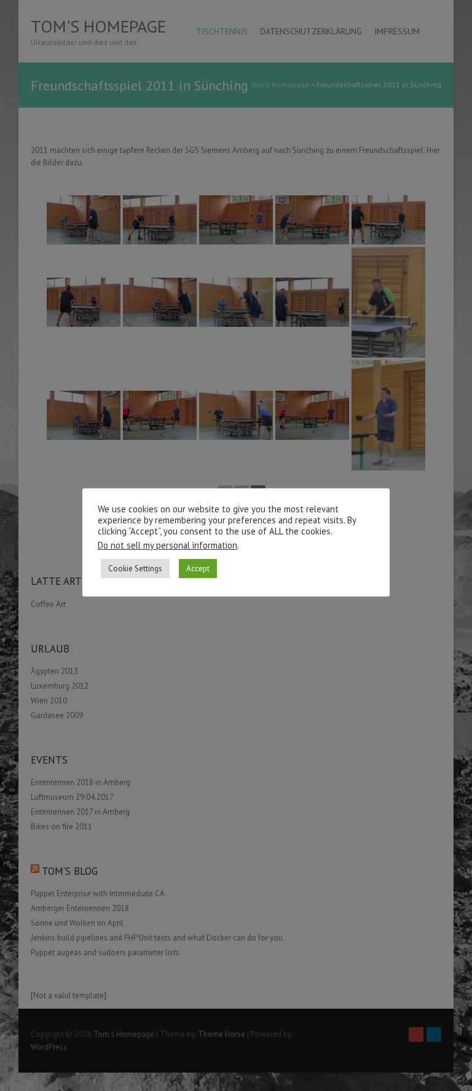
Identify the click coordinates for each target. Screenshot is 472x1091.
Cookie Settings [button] (135, 568)
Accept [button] (198, 568)
